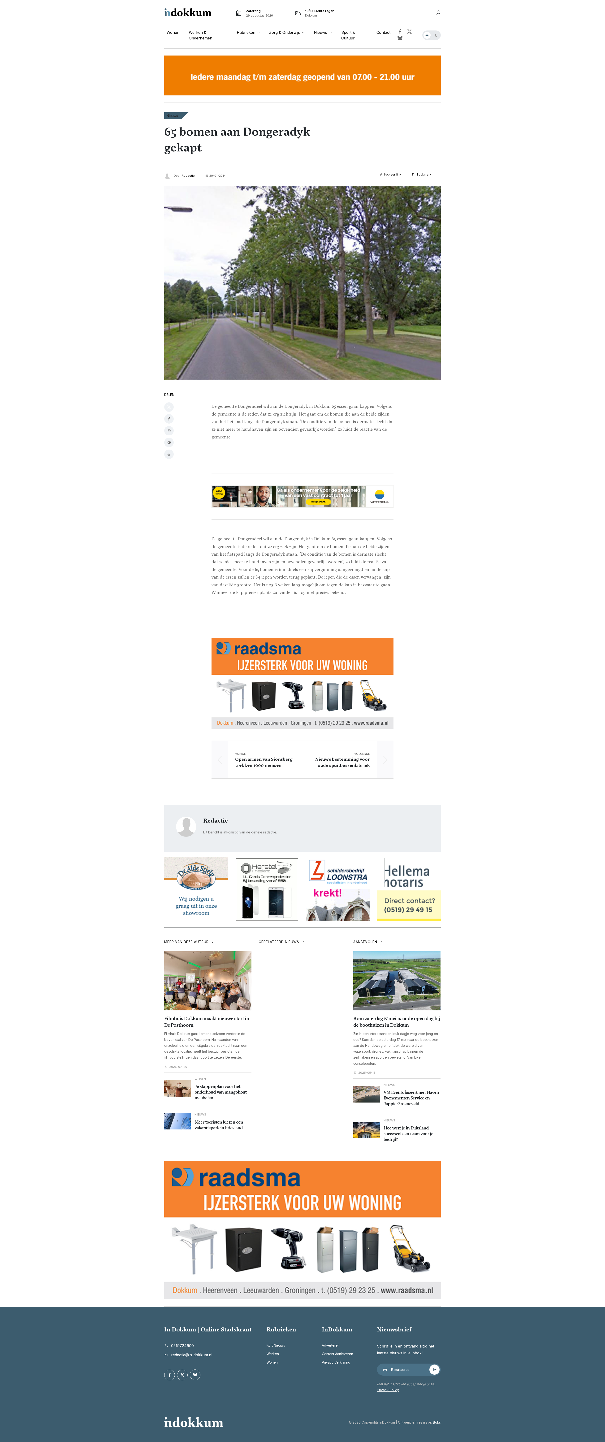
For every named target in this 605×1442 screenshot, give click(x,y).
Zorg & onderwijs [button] (285, 32)
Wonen (173, 32)
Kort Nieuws (276, 1345)
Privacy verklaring (336, 1362)
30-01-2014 (217, 175)
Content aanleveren (337, 1354)
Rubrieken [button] (246, 32)
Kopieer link (392, 174)
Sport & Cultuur (348, 35)
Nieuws (172, 116)
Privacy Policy (388, 1390)
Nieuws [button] (321, 32)
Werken (273, 1354)
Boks (437, 1422)
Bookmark (423, 174)
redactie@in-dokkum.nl (191, 1354)
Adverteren (331, 1345)
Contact (383, 32)
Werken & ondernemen (200, 35)
